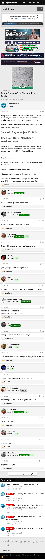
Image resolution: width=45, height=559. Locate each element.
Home (39, 555)
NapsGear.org (6, 158)
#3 (43, 221)
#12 (43, 418)
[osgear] (22, 77)
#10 (43, 374)
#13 (43, 439)
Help (33, 555)
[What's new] (38, 2)
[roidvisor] (22, 55)
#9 (43, 353)
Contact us (5, 555)
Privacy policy (26, 555)
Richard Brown (7, 99)
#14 (43, 461)
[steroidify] (22, 62)
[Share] (40, 112)
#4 (43, 242)
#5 (43, 264)
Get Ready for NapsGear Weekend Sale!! (23, 484)
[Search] (42, 2)
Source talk (19, 487)
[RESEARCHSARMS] (22, 46)
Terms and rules (15, 555)
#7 (43, 307)
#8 (43, 331)
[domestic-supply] (22, 34)
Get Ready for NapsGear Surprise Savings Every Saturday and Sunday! (24, 506)
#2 (43, 199)
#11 (43, 396)
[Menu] (3, 2)
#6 (43, 285)
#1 (43, 112)
